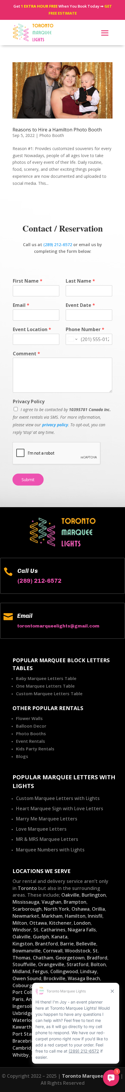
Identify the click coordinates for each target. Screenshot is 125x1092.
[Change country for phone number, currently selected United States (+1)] (72, 339)
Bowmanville (26, 950)
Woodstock (77, 950)
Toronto (27, 888)
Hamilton (75, 916)
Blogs (22, 756)
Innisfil (95, 916)
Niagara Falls (82, 929)
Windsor (21, 929)
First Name (27, 281)
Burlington (94, 895)
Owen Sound (26, 978)
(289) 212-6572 (57, 244)
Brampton (75, 902)
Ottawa (38, 923)
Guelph (41, 936)
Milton (19, 923)
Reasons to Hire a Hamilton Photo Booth (57, 129)
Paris (18, 999)
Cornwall (53, 950)
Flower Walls (29, 718)
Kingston (22, 943)
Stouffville (24, 964)
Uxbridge (22, 1013)
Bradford (97, 957)
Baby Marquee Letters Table (46, 678)
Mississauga (25, 902)
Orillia (98, 909)
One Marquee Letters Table (45, 686)
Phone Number (85, 329)
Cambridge (24, 1048)
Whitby (20, 1055)
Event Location (32, 329)
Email (21, 305)
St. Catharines (49, 929)
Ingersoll (22, 1006)
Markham (52, 916)
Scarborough (27, 909)
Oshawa (81, 909)
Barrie (67, 943)
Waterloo (23, 1020)
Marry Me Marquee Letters (46, 818)
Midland (21, 971)
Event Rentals (30, 741)
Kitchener (60, 923)
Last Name (80, 281)
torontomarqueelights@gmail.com (58, 626)
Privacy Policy (28, 402)
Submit (28, 479)
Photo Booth (51, 135)
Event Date (80, 305)
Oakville (70, 895)
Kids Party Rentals (35, 749)
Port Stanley (26, 1034)
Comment (26, 354)
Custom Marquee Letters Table (49, 693)
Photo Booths (31, 733)
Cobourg (22, 985)
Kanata (59, 936)
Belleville (86, 943)
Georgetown (70, 957)
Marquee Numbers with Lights (50, 849)
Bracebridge (26, 1041)
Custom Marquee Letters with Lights (58, 798)
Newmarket (25, 916)
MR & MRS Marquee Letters (47, 839)
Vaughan (51, 902)
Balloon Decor (31, 726)
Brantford (46, 943)
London (82, 923)
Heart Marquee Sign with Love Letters (59, 808)
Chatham (43, 957)
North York (56, 909)
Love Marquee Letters (41, 829)
